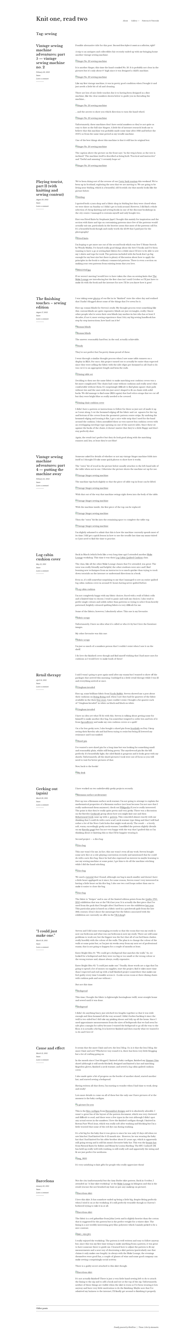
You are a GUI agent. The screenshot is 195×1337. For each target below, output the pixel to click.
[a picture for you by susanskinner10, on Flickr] (84, 1105)
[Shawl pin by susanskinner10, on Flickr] (81, 741)
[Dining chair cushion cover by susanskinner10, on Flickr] (89, 403)
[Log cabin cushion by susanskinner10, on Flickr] (85, 589)
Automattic (154, 1327)
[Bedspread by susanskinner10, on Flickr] (81, 991)
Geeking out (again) (46, 791)
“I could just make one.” (46, 933)
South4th (135, 728)
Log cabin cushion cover (48, 557)
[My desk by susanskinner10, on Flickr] (80, 773)
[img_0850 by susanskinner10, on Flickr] (81, 1158)
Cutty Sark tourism (128, 181)
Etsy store (101, 700)
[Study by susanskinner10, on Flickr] (79, 346)
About (125, 21)
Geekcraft (95, 814)
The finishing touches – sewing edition (51, 303)
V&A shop (119, 915)
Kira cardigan (93, 1111)
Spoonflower (87, 722)
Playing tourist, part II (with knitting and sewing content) (50, 188)
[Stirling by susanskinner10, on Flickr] (80, 197)
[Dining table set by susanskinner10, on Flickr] (84, 374)
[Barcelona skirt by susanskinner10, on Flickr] (83, 1193)
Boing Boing (99, 697)
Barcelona (45, 1181)
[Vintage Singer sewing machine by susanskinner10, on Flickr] (91, 475)
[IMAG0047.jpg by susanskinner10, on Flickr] (83, 270)
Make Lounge (124, 1184)
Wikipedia (125, 807)
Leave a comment (42, 79)
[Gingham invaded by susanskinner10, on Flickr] (85, 687)
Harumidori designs (115, 1111)
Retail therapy (48, 675)
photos (96, 298)
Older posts (42, 1308)
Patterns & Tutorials (150, 21)
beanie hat (151, 1143)
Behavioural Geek (84, 817)
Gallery (134, 21)
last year (149, 905)
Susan (38, 75)
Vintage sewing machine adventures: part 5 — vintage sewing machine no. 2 (50, 56)
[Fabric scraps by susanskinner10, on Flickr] (82, 618)
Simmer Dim (152, 1060)
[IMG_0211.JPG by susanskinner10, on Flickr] (83, 1234)
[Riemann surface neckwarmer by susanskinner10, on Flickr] (91, 795)
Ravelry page (88, 829)
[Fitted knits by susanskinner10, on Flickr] (81, 238)
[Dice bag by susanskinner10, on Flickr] (80, 845)
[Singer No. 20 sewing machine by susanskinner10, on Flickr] (91, 61)
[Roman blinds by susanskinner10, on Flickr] (83, 327)
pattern (113, 817)
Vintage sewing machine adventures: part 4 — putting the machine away (50, 465)
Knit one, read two (61, 19)
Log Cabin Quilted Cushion (129, 558)
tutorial (90, 877)
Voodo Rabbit (116, 693)
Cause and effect (50, 1048)
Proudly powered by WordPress (125, 1327)
